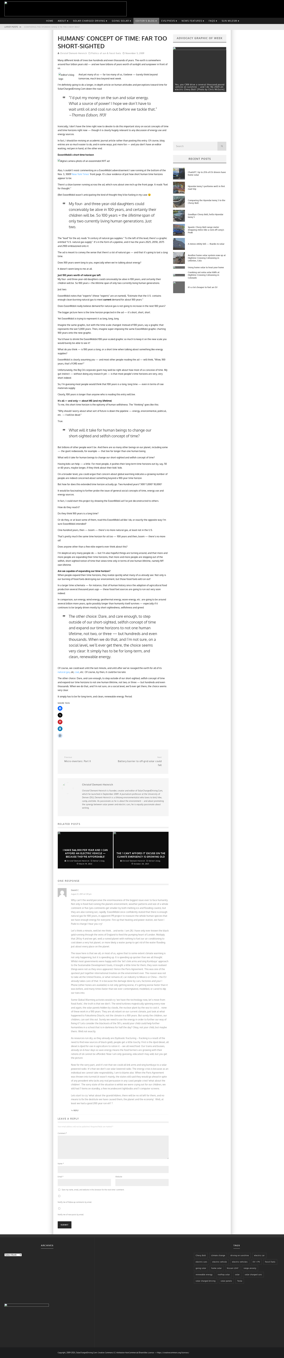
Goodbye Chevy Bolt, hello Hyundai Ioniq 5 (48, 27)
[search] (221, 146)
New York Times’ (81, 174)
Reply (76, 1110)
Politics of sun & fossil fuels (106, 53)
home (49, 21)
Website (118, 1177)
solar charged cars (253, 1274)
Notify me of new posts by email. (71, 1214)
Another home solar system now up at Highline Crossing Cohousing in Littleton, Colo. (207, 258)
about (62, 21)
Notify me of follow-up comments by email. (75, 1202)
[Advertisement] (195, 117)
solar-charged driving (89, 21)
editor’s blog (145, 21)
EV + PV (256, 1262)
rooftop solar (224, 1274)
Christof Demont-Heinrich (73, 53)
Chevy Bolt (201, 1255)
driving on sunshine (239, 1255)
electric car (259, 1255)
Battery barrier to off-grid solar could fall (140, 761)
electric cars (201, 1262)
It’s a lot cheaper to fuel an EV (202, 287)
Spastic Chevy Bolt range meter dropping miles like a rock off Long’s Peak (206, 230)
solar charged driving (206, 1281)
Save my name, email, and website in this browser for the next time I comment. (93, 1190)
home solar (216, 1268)
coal (77, 672)
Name (61, 1164)
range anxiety (250, 1268)
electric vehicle (219, 1262)
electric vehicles (240, 1262)
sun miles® (229, 21)
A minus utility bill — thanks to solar (206, 244)
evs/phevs (168, 21)
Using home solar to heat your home (206, 267)
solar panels (226, 1281)
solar (237, 1274)
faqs (212, 21)
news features (192, 21)
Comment (62, 1133)
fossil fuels (270, 1262)
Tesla (239, 1281)
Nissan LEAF (232, 1268)
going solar (120, 21)
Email (60, 1177)
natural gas (64, 672)
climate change (218, 1255)
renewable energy (204, 1274)
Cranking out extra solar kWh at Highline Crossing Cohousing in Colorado (203, 275)
